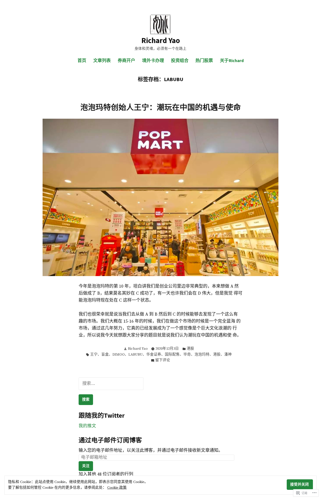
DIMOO (118, 354)
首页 (82, 60)
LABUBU (135, 354)
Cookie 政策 (117, 487)
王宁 (94, 354)
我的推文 (87, 426)
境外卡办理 (153, 60)
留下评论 (162, 360)
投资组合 (179, 60)
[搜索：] (111, 383)
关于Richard (232, 60)
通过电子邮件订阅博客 (110, 440)
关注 (86, 466)
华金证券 (153, 354)
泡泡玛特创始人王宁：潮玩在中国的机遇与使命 (160, 107)
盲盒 (105, 354)
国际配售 (172, 354)
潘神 (228, 354)
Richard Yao (160, 40)
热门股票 (204, 60)
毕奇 (187, 354)
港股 (190, 348)
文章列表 (102, 60)
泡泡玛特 (202, 354)
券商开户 (126, 60)
